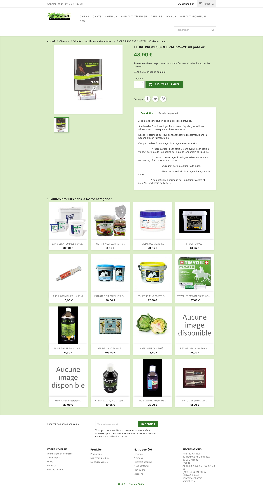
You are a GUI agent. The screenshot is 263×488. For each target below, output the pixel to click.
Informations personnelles (59, 453)
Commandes (53, 457)
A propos (138, 458)
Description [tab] (147, 113)
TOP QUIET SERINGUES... (194, 400)
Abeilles (156, 16)
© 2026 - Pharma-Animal (131, 484)
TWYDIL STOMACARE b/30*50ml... (194, 296)
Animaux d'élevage (134, 16)
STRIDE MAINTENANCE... (110, 348)
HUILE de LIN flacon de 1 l (68, 348)
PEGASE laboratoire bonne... (194, 348)
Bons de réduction (56, 469)
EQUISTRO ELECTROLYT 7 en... (110, 296)
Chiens (84, 16)
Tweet (155, 99)
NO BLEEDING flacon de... (152, 400)
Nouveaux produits (99, 458)
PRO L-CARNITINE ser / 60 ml (68, 296)
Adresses (51, 465)
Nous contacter (141, 466)
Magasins (138, 473)
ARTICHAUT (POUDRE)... (152, 348)
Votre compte (57, 449)
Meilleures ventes (99, 462)
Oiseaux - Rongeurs (193, 16)
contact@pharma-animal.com (192, 479)
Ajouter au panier (164, 84)
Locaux (171, 16)
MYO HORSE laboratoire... (68, 400)
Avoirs (50, 461)
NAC (82, 20)
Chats (97, 16)
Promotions (96, 454)
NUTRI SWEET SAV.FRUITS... (110, 243)
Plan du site (139, 469)
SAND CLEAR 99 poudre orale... (68, 243)
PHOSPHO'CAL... (194, 243)
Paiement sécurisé (143, 462)
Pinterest (163, 99)
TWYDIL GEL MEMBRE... (152, 243)
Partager (147, 99)
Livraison (138, 454)
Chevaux (111, 16)
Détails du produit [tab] (168, 113)
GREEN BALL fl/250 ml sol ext (110, 400)
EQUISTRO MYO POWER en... (152, 296)
